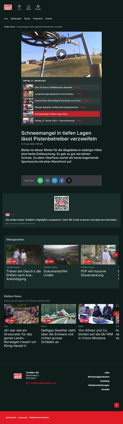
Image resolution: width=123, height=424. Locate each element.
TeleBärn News (9, 27)
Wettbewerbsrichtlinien (39, 417)
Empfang (104, 381)
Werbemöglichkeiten (98, 376)
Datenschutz (11, 417)
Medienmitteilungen (99, 385)
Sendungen (16, 18)
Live (6, 18)
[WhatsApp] (40, 180)
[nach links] (7, 254)
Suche (27, 18)
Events (49, 18)
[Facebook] (62, 180)
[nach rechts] (115, 254)
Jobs (106, 372)
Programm (38, 18)
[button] (47, 180)
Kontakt (105, 389)
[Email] (55, 180)
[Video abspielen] (61, 54)
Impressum (23, 417)
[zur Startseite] (8, 7)
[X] (69, 180)
